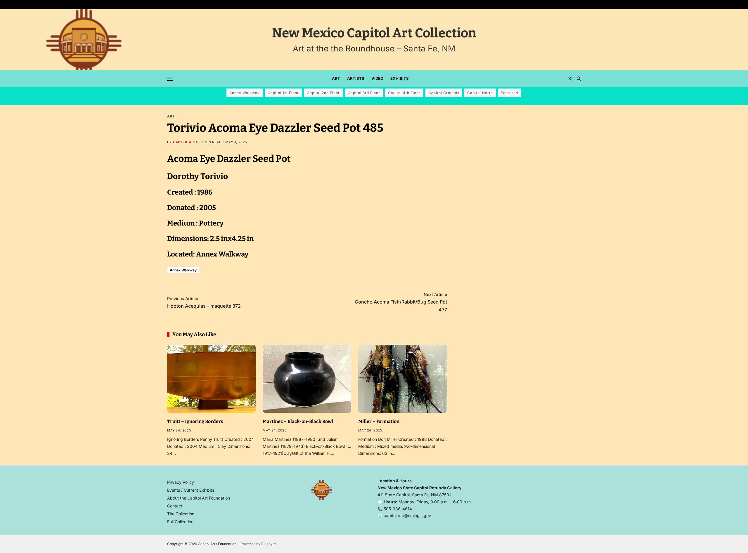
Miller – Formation (378, 421)
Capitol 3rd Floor (364, 93)
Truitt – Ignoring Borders (195, 421)
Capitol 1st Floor (283, 93)
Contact (174, 505)
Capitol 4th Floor (404, 93)
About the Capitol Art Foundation (198, 497)
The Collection (180, 513)
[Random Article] (570, 78)
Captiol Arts (185, 142)
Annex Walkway (244, 93)
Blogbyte (268, 544)
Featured (509, 93)
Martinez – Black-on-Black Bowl (298, 421)
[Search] (579, 79)
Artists (355, 78)
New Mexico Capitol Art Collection (374, 33)
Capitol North (480, 93)
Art (336, 78)
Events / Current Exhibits (190, 490)
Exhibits (399, 78)
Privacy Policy (180, 482)
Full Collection (180, 521)
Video (377, 78)
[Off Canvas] (170, 79)
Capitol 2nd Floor (323, 93)
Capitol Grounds (443, 93)
